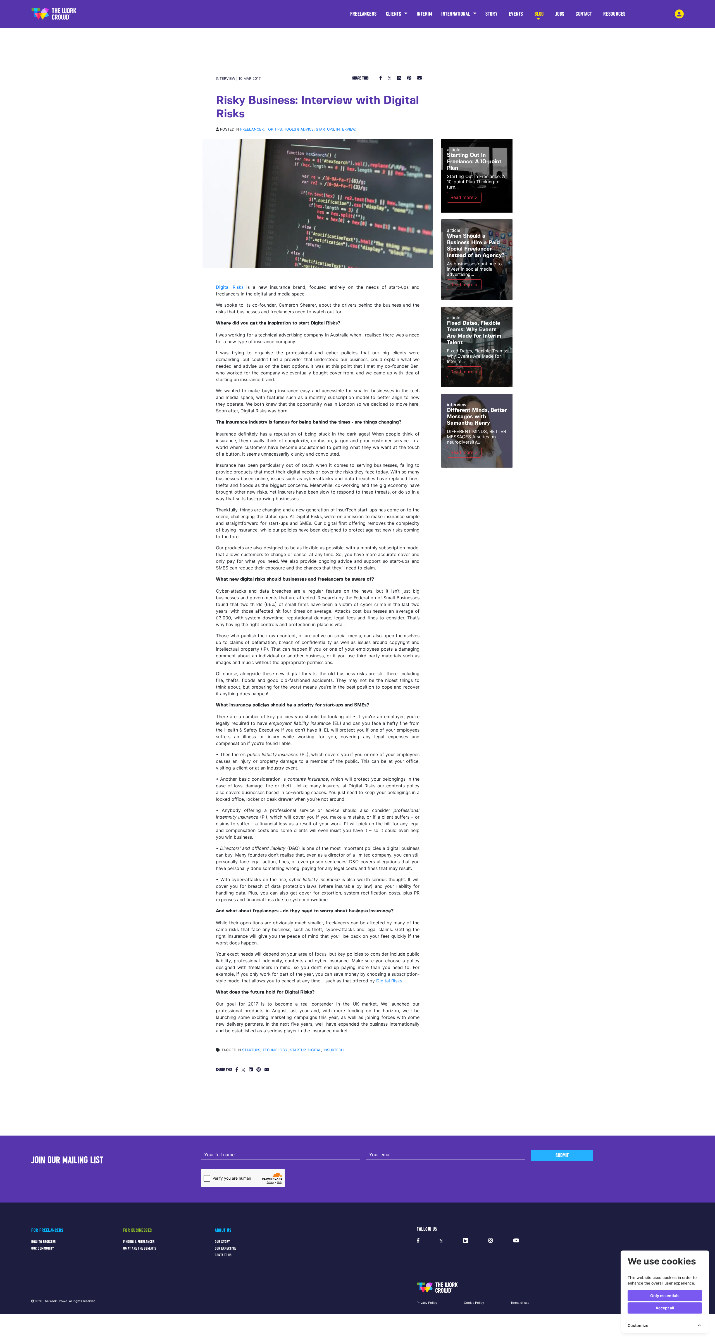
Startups (325, 129)
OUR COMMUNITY (42, 1248)
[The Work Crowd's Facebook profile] (418, 1241)
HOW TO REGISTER (43, 1242)
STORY (491, 14)
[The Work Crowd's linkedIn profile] (465, 1241)
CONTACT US (223, 1255)
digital (314, 1050)
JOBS (559, 14)
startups (251, 1050)
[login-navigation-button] (679, 13)
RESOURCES (614, 14)
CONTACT (584, 14)
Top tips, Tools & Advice (290, 129)
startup (298, 1050)
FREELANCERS (363, 14)
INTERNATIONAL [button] (456, 14)
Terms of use (520, 1303)
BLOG (539, 14)
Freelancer (252, 129)
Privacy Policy (427, 1303)
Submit (562, 1155)
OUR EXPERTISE (225, 1248)
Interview (345, 129)
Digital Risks (230, 287)
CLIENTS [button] (394, 14)
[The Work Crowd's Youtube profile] (516, 1241)
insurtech (333, 1050)
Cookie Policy (474, 1303)
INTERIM (424, 14)
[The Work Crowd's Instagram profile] (490, 1241)
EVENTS (516, 14)
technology (275, 1050)
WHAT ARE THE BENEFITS (140, 1248)
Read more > (464, 197)
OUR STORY (222, 1242)
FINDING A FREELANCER (139, 1242)
